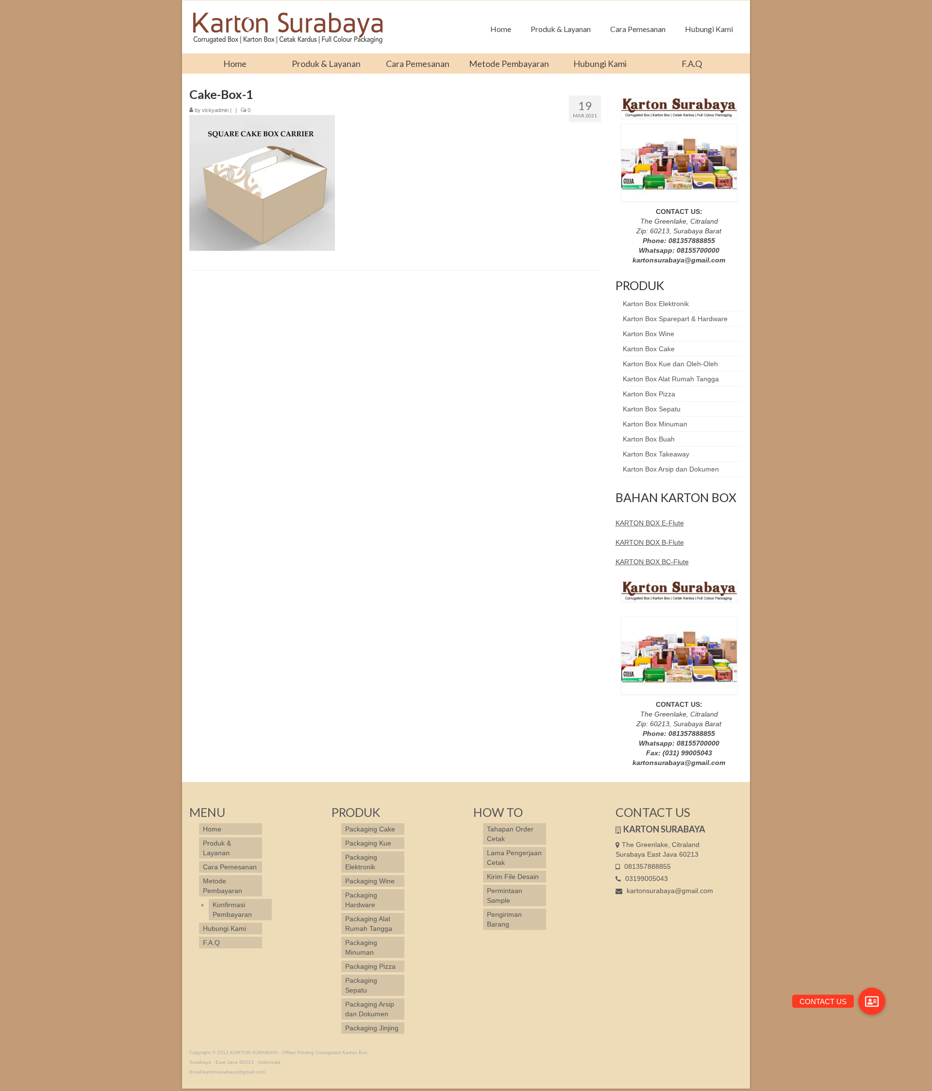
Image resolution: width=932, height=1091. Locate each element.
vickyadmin (215, 110)
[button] (871, 1001)
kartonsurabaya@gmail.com (669, 891)
